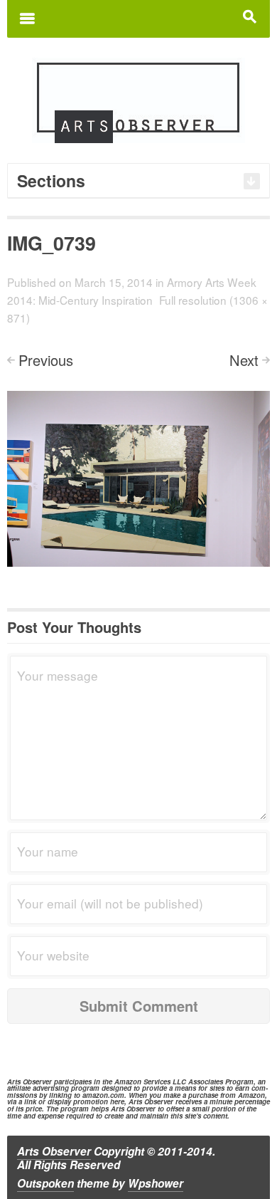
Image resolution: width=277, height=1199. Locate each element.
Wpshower (155, 1183)
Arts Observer (54, 1151)
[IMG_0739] (138, 477)
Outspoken (45, 1183)
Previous (45, 360)
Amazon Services (142, 1082)
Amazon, (252, 1095)
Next (244, 360)
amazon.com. (104, 1095)
